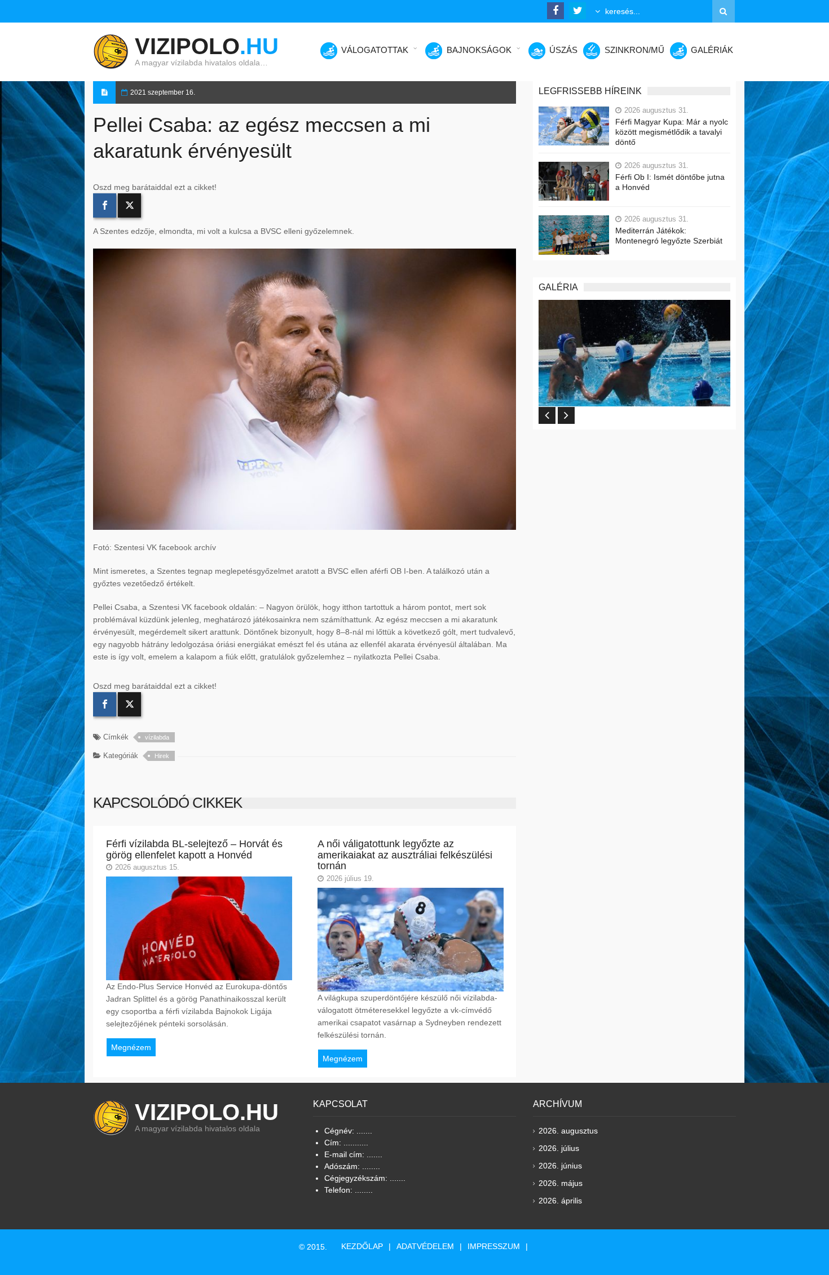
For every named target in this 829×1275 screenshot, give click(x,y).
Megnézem (131, 1047)
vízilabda (157, 737)
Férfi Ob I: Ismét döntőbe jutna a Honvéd (670, 182)
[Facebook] (104, 205)
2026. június (560, 1165)
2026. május (561, 1183)
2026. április (560, 1200)
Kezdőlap (362, 1246)
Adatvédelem (425, 1246)
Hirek (162, 755)
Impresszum (494, 1246)
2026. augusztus (568, 1130)
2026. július (559, 1148)
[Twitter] (129, 205)
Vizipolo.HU (207, 1112)
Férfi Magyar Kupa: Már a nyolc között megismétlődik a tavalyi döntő (671, 132)
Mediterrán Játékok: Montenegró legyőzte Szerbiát (668, 235)
